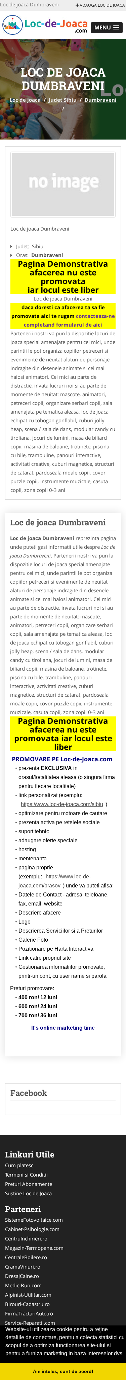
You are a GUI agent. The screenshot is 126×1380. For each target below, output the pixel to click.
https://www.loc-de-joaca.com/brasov (54, 881)
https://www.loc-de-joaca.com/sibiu (62, 804)
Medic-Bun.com (23, 1285)
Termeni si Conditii (26, 1175)
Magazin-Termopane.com (34, 1248)
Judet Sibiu (63, 99)
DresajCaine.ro (22, 1276)
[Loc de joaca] (44, 24)
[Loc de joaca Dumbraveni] (63, 185)
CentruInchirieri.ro (26, 1238)
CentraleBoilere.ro (26, 1257)
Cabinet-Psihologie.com (32, 1229)
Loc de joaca (25, 99)
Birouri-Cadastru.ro (27, 1304)
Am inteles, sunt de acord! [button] (63, 1371)
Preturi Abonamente (28, 1184)
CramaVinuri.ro (22, 1267)
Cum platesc (19, 1165)
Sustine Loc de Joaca (28, 1193)
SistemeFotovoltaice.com (34, 1220)
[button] (107, 27)
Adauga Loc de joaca (102, 5)
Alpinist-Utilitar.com (28, 1295)
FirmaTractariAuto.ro (29, 1313)
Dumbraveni (101, 99)
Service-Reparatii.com (30, 1323)
